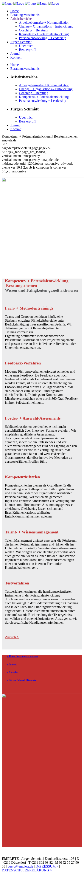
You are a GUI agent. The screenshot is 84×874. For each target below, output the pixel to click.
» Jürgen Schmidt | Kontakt (21, 680)
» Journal (12, 664)
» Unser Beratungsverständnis (22, 656)
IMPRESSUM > (47, 866)
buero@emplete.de (20, 866)
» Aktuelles (12, 672)
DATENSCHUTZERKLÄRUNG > (27, 870)
